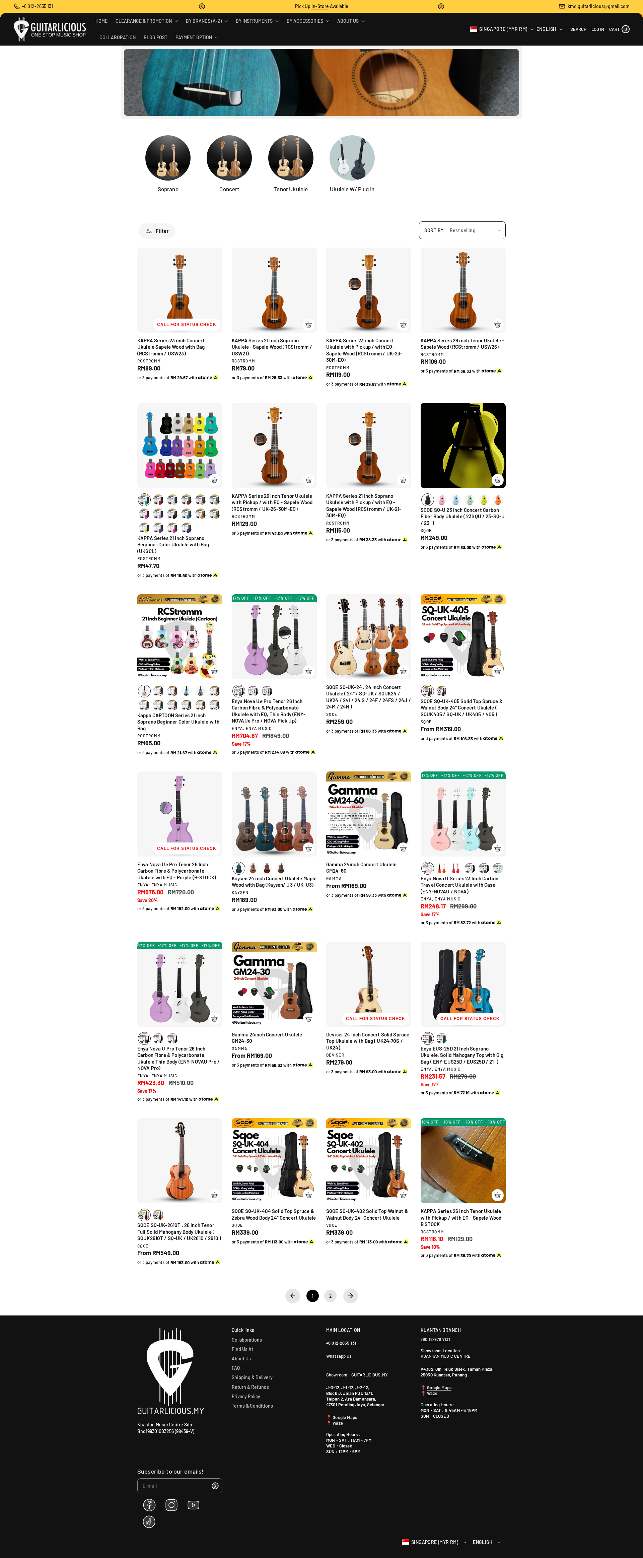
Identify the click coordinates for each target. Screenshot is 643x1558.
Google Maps (344, 1417)
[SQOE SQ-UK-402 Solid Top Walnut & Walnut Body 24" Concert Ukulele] (368, 1160)
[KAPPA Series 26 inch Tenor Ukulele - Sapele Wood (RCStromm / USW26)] (463, 290)
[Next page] (350, 1296)
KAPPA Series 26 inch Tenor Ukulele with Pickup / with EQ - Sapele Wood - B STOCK (463, 1217)
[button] (202, 6)
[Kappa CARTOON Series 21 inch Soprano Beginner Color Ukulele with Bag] (179, 636)
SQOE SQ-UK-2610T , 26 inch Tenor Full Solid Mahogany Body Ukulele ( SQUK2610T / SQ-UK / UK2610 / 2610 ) (179, 1231)
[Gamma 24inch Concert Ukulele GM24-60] (368, 814)
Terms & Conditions (252, 1406)
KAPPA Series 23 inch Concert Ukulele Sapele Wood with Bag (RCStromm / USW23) (171, 346)
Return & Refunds (250, 1387)
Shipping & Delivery (252, 1377)
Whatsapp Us (339, 1356)
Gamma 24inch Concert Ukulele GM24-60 (361, 867)
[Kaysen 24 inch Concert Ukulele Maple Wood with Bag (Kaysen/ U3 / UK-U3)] (274, 814)
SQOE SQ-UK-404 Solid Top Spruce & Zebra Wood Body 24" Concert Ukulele (274, 1214)
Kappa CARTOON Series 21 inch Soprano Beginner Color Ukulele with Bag (178, 721)
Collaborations (247, 1340)
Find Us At (242, 1349)
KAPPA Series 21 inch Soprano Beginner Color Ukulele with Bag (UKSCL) (173, 544)
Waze (338, 1423)
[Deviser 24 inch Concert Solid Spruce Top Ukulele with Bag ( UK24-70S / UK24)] (368, 984)
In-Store (320, 6)
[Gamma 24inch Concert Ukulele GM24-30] (274, 984)
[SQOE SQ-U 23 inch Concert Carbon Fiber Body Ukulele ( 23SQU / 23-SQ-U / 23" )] (463, 445)
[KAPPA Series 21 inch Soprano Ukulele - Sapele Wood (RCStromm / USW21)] (274, 290)
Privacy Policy (246, 1396)
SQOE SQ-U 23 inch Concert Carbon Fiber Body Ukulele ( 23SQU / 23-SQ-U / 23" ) (463, 516)
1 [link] (312, 1296)
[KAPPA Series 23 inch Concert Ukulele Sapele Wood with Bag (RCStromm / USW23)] (179, 290)
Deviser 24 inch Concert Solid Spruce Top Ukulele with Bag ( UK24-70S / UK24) (367, 1041)
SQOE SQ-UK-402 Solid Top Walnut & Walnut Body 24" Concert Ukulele (367, 1214)
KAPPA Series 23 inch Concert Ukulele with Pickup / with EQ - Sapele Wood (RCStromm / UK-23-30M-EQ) (364, 350)
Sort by (434, 230)
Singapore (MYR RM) (503, 29)
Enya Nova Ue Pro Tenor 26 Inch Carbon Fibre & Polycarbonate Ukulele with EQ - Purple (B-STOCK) (176, 870)
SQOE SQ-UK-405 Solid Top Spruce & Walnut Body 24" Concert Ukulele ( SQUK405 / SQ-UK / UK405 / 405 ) (462, 707)
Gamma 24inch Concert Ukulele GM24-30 (267, 1037)
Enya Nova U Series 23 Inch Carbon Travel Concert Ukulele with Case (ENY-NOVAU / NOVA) (459, 884)
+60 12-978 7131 (435, 1339)
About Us (241, 1358)
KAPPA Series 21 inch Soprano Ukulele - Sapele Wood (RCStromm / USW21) (272, 346)
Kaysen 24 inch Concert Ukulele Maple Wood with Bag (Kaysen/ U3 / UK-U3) (274, 881)
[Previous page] (292, 1296)
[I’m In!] (215, 1485)
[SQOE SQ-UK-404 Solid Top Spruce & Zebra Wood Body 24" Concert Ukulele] (274, 1160)
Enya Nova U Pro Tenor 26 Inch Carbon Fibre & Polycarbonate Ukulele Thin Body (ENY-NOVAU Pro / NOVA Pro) (178, 1058)
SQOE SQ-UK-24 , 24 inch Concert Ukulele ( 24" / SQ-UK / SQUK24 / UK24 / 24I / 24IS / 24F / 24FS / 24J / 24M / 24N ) (368, 697)
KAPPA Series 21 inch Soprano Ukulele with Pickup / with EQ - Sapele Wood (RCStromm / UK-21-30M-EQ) (364, 506)
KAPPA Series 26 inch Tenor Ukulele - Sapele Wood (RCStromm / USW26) (462, 343)
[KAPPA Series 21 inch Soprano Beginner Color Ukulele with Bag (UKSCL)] (179, 445)
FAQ (236, 1368)
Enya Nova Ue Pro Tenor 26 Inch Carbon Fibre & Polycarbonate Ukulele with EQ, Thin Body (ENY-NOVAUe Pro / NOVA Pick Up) (268, 711)
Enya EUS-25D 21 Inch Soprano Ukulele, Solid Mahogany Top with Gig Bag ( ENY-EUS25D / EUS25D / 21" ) (462, 1055)
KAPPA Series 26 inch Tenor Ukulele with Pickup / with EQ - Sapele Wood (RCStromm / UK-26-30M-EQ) (272, 502)
